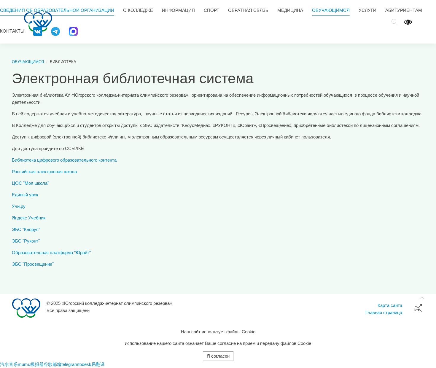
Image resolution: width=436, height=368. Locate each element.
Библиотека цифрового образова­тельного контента (64, 160)
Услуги (367, 10)
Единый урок (25, 194)
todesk (84, 364)
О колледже (138, 10)
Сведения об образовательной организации (57, 10)
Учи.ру (19, 206)
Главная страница (383, 312)
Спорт (211, 10)
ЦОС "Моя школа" (30, 183)
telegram (69, 364)
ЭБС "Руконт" (26, 240)
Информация (178, 10)
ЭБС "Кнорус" (26, 229)
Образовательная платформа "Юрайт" (51, 252)
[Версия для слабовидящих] (407, 21)
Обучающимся (331, 10)
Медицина (290, 10)
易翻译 (98, 364)
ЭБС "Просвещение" (33, 264)
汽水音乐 (9, 364)
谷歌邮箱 (52, 364)
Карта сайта (390, 305)
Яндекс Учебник (28, 217)
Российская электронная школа (44, 171)
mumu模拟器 (31, 364)
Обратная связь (248, 10)
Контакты (12, 31)
